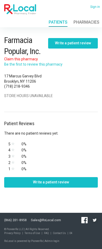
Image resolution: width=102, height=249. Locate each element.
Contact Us (59, 233)
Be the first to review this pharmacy (33, 64)
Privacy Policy (12, 233)
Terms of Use (32, 233)
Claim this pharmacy (21, 59)
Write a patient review (73, 43)
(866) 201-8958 (15, 220)
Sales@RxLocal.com (46, 220)
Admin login (52, 241)
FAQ (46, 233)
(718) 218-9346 (17, 86)
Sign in (95, 7)
